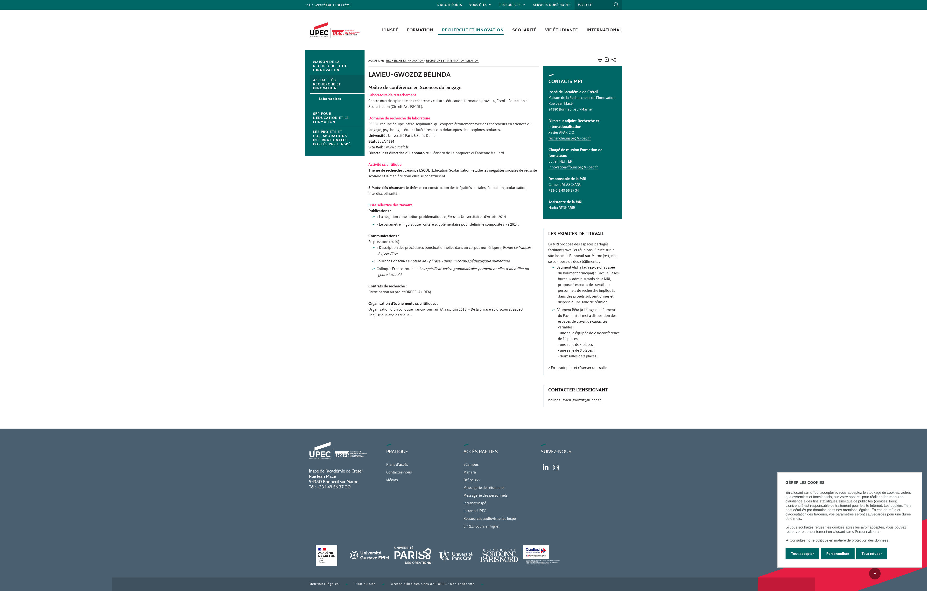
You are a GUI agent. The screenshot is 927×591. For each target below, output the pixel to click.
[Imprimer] (600, 60)
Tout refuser (872, 554)
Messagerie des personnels (485, 496)
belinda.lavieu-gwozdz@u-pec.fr (574, 400)
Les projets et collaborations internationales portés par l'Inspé (332, 138)
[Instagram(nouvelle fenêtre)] (556, 467)
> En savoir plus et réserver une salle (577, 368)
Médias (392, 480)
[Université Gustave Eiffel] (369, 555)
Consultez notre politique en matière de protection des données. (839, 540)
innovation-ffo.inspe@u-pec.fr (573, 168)
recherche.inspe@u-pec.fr (569, 139)
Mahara (470, 473)
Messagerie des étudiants (484, 488)
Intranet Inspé (475, 504)
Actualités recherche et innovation (327, 84)
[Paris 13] (499, 555)
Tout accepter (802, 554)
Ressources (510, 5)
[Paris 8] (412, 555)
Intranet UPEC (475, 511)
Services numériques (552, 5)
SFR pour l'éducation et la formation (331, 117)
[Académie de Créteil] (326, 555)
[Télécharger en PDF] (607, 60)
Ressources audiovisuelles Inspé (490, 519)
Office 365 (472, 480)
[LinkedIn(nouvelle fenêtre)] (545, 467)
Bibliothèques (449, 5)
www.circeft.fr (397, 148)
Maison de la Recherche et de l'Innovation (330, 66)
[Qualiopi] (542, 555)
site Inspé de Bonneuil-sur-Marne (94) (578, 256)
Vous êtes (478, 5)
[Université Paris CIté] (456, 555)
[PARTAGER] (613, 60)
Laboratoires (330, 99)
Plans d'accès (397, 465)
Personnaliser (837, 554)
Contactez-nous (399, 473)
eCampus (471, 465)
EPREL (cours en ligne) (481, 527)
